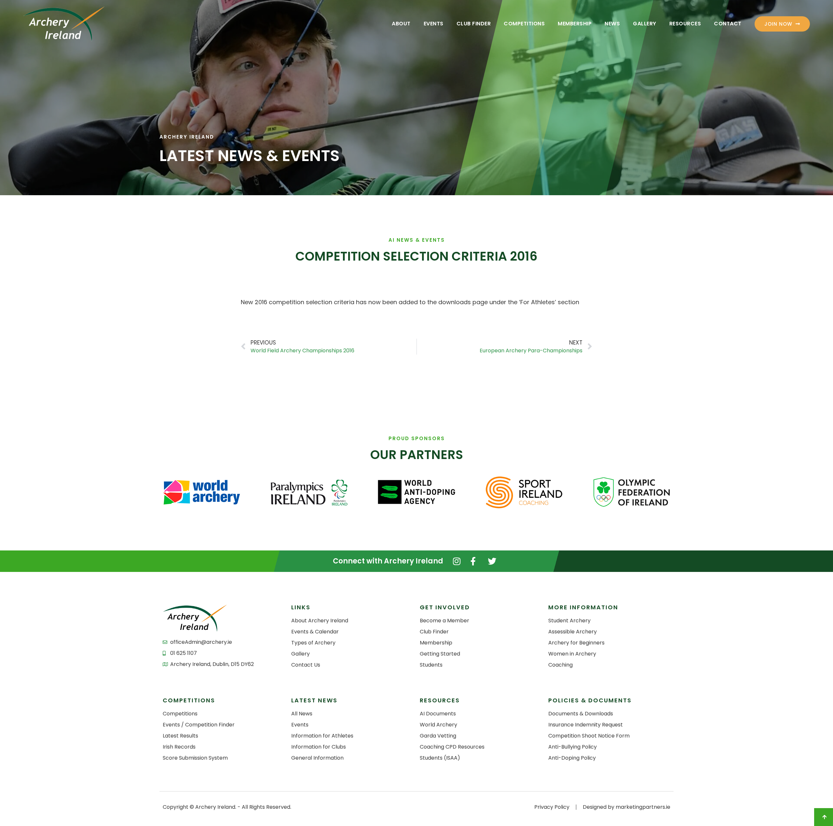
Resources (685, 23)
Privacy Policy (551, 807)
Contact (728, 23)
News (612, 23)
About (401, 23)
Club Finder (474, 23)
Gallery (644, 23)
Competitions (524, 23)
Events (434, 23)
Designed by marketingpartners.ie (626, 807)
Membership (575, 23)
